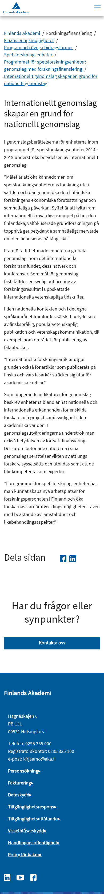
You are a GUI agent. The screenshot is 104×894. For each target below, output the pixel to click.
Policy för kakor (23, 854)
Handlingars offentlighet (32, 843)
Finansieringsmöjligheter (29, 40)
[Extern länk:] (10, 877)
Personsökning (23, 771)
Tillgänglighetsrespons (31, 807)
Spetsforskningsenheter (28, 55)
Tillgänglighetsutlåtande (33, 819)
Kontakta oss (52, 643)
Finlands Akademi (22, 33)
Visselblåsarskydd (26, 831)
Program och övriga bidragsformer (38, 47)
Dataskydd (18, 795)
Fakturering (19, 783)
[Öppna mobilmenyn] (97, 8)
